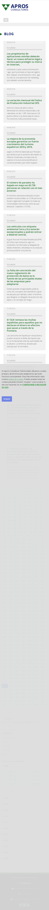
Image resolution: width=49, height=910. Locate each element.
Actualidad (11, 47)
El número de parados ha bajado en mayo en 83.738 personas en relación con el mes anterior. (24, 186)
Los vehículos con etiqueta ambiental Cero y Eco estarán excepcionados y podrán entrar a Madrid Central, (24, 230)
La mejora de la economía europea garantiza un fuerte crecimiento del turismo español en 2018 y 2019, (23, 142)
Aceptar (7, 399)
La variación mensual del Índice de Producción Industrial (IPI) (24, 102)
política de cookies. (16, 379)
